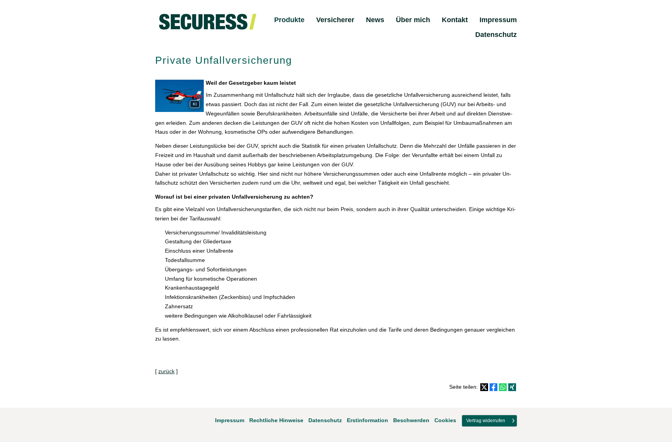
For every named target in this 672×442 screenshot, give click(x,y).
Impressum (229, 420)
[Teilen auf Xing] (512, 387)
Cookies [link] (445, 420)
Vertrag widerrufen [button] (485, 420)
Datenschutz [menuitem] (496, 34)
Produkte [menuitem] (289, 19)
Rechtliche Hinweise (276, 420)
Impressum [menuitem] (498, 19)
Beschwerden (411, 420)
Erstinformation (367, 420)
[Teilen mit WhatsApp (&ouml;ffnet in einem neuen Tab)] (503, 387)
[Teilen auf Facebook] (493, 387)
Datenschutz (325, 420)
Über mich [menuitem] (413, 19)
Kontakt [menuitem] (455, 19)
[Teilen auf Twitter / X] (484, 387)
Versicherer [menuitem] (335, 19)
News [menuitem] (375, 19)
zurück (166, 371)
